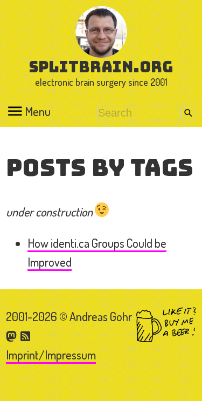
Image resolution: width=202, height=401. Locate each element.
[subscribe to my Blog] (26, 335)
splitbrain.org (101, 67)
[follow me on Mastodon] (13, 335)
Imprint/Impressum (51, 354)
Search (188, 113)
